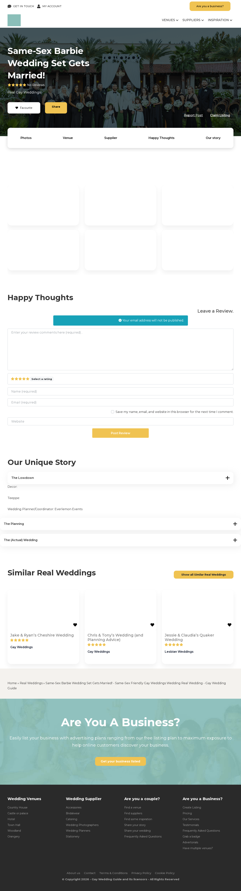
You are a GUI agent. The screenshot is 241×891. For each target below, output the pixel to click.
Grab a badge (191, 836)
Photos (26, 138)
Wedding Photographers (82, 825)
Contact (89, 873)
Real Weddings (31, 683)
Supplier (110, 138)
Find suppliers (133, 813)
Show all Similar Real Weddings (203, 574)
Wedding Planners (78, 830)
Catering (71, 819)
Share (56, 106)
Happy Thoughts (162, 138)
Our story (213, 138)
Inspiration (218, 20)
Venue (68, 138)
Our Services (191, 819)
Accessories (73, 807)
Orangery (14, 836)
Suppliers (191, 20)
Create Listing (192, 807)
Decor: (12, 486)
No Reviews (35, 85)
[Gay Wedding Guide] (14, 25)
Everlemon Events (68, 509)
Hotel (11, 819)
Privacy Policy (141, 873)
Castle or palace (18, 813)
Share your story (135, 825)
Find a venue (132, 807)
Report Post (193, 115)
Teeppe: (14, 498)
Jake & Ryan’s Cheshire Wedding (42, 635)
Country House (17, 807)
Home (12, 683)
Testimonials (191, 825)
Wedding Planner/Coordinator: (31, 509)
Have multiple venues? (198, 848)
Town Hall (14, 825)
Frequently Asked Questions (143, 836)
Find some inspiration (138, 819)
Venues (168, 20)
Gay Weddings (28, 92)
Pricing (187, 813)
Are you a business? (210, 6)
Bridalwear (73, 813)
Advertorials (190, 842)
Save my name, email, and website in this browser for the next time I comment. (174, 412)
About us (73, 873)
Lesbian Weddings (179, 651)
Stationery (72, 836)
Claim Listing (220, 115)
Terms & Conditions (113, 873)
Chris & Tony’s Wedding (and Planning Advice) (115, 637)
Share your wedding (137, 830)
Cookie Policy (165, 873)
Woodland (14, 830)
